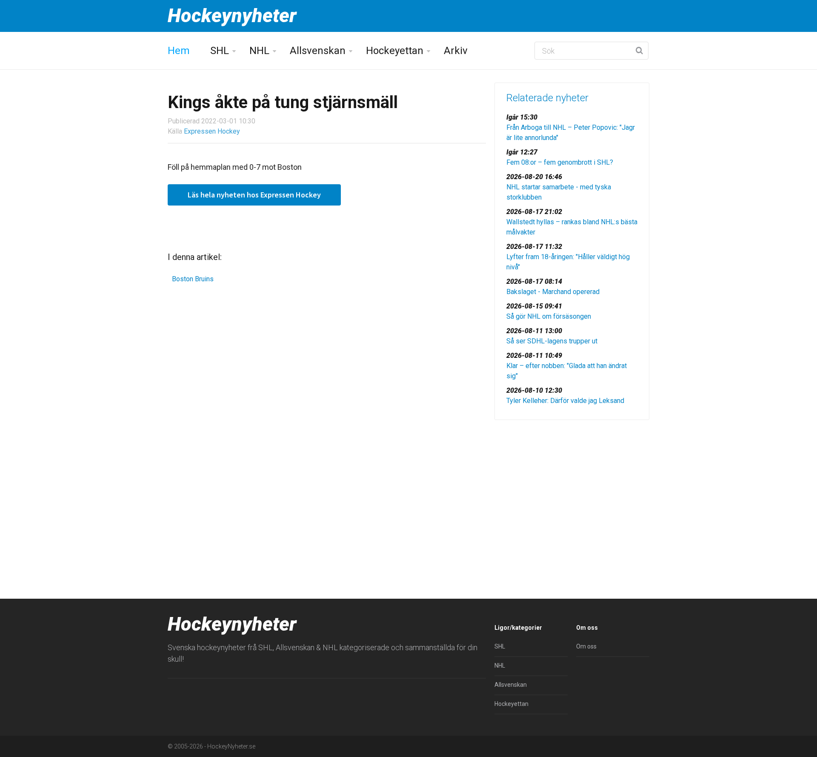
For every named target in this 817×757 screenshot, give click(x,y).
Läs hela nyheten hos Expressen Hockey (254, 195)
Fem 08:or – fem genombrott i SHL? (559, 162)
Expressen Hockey (212, 131)
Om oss (586, 646)
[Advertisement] (571, 492)
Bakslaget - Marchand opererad (553, 292)
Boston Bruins (193, 279)
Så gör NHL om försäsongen (548, 316)
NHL (259, 51)
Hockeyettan (394, 51)
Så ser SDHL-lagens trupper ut (551, 341)
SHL (219, 51)
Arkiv (456, 51)
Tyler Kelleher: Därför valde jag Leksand (565, 401)
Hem (179, 51)
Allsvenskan (318, 51)
